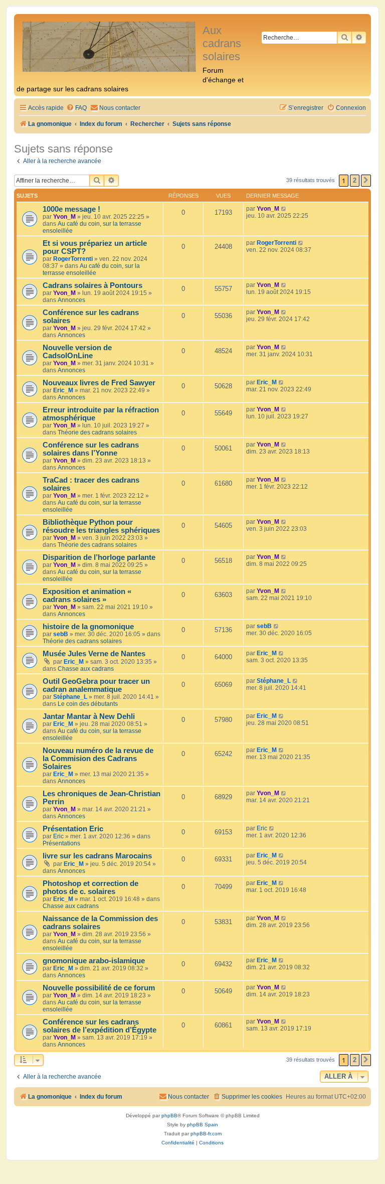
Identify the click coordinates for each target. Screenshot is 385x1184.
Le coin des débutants (88, 703)
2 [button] (354, 180)
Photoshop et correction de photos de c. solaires (90, 887)
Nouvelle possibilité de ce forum (99, 988)
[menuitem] (76, 108)
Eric (58, 836)
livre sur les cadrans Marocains (97, 856)
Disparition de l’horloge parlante (99, 557)
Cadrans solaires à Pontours (92, 285)
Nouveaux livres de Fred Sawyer (99, 383)
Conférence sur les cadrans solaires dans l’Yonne (91, 449)
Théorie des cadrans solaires (97, 432)
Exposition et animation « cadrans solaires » (87, 595)
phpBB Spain (202, 1124)
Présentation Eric (73, 829)
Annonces (71, 300)
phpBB (169, 1115)
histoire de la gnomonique (88, 627)
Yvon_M (64, 216)
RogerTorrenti (73, 258)
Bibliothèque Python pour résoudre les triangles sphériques (101, 526)
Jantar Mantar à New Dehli (89, 716)
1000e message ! (71, 209)
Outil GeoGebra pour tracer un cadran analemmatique (96, 685)
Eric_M (63, 390)
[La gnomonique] (110, 46)
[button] (366, 181)
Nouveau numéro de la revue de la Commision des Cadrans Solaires (98, 759)
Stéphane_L (70, 696)
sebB (60, 634)
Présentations (61, 843)
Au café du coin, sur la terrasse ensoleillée (91, 269)
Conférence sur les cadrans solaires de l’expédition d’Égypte (99, 1026)
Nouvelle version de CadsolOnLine (77, 352)
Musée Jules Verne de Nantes (94, 654)
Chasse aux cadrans (86, 668)
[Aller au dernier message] (284, 208)
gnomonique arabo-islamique (94, 961)
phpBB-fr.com (206, 1133)
